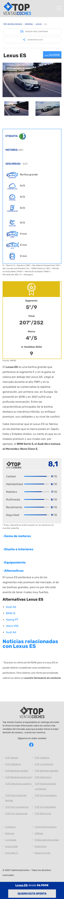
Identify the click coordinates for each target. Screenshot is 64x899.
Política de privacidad (47, 839)
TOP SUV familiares (45, 806)
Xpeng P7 (12, 619)
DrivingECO (11, 852)
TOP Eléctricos (43, 813)
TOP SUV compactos (17, 806)
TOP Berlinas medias (16, 770)
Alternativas (14, 571)
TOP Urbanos (42, 757)
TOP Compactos (44, 764)
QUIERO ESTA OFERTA (32, 893)
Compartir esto (35, 40)
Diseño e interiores (18, 549)
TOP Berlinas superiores (18, 777)
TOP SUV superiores (16, 813)
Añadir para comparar (36, 31)
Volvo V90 (12, 626)
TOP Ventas (11, 757)
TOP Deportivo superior (18, 783)
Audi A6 (11, 607)
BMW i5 (10, 613)
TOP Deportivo (43, 777)
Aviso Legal (11, 846)
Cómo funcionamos (45, 826)
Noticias (9, 833)
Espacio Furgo (43, 852)
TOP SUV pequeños (46, 795)
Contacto (10, 826)
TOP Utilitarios (13, 764)
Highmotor (41, 846)
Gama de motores (17, 536)
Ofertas (39, 833)
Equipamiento (15, 562)
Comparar (10, 839)
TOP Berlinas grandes (46, 770)
